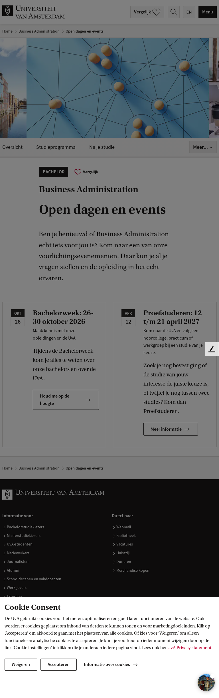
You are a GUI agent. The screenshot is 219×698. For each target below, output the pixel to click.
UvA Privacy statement (189, 647)
